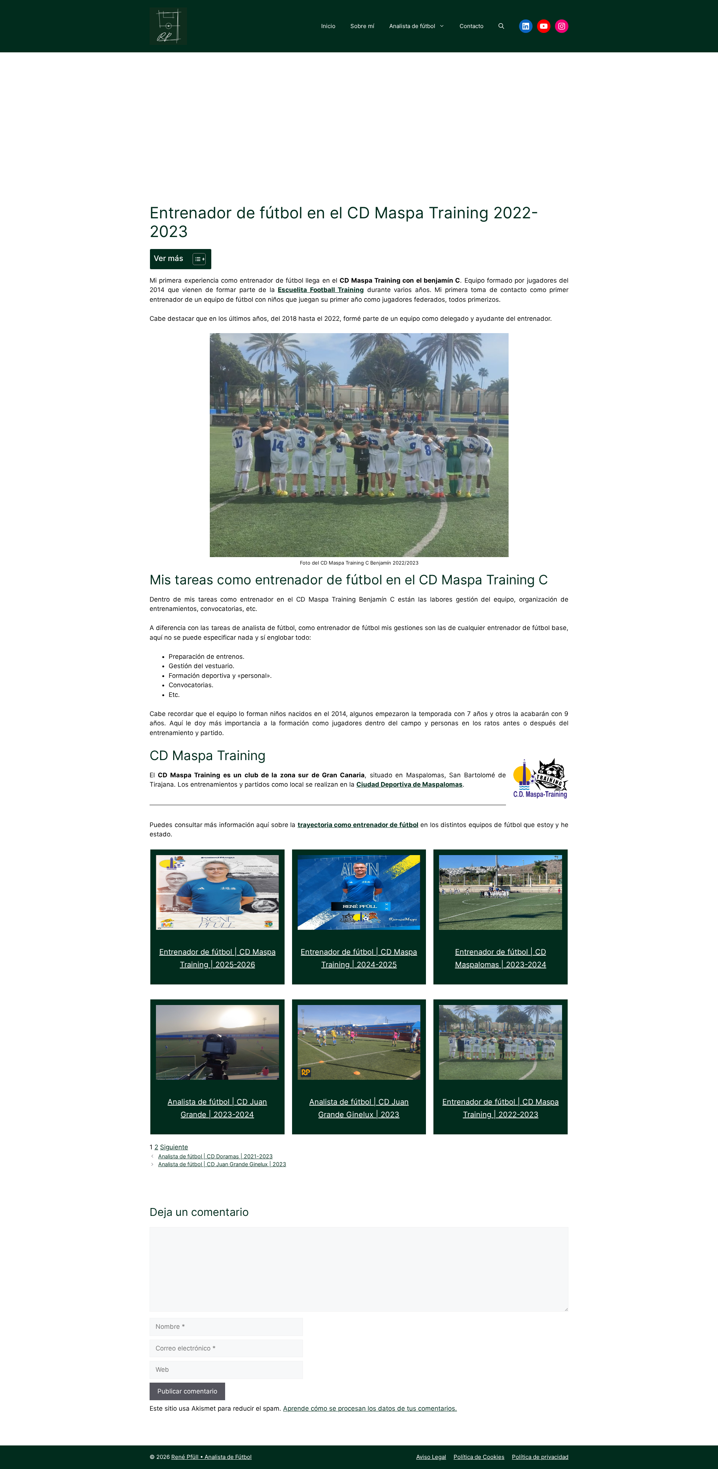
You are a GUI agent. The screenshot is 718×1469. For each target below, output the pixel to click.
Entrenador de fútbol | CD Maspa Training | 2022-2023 (500, 1108)
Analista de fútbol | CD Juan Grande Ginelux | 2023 (359, 1108)
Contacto (472, 26)
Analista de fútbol (412, 26)
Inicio (328, 26)
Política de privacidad (540, 1456)
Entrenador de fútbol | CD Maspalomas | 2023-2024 (500, 958)
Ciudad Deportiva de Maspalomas (409, 784)
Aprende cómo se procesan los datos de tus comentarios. (370, 1408)
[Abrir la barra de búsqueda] (501, 26)
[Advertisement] (359, 139)
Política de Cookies (479, 1456)
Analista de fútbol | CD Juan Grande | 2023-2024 (217, 1108)
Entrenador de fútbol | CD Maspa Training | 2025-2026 (217, 958)
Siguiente (174, 1147)
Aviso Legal (431, 1456)
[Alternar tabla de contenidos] (195, 259)
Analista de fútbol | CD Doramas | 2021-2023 (215, 1156)
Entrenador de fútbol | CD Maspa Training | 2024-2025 (359, 958)
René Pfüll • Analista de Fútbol (211, 1456)
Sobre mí (362, 26)
